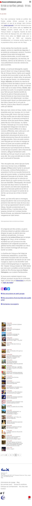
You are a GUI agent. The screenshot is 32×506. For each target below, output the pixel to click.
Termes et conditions (20, 484)
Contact (3, 488)
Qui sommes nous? (6, 484)
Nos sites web (23, 486)
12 (10, 455)
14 (15, 455)
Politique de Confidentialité (9, 486)
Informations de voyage (8, 482)
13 (13, 455)
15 (18, 455)
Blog (18, 482)
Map (2, 477)
